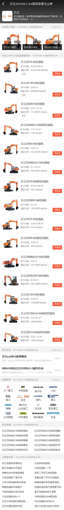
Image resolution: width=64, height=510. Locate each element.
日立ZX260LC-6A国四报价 (15, 430)
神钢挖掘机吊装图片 (12, 486)
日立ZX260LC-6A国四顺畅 (15, 440)
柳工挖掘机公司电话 (12, 467)
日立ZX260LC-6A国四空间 (15, 449)
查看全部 (56, 27)
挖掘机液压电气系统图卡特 (47, 486)
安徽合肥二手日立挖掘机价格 (48, 477)
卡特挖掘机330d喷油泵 (45, 496)
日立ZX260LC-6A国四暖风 (15, 445)
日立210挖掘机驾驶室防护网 (16, 501)
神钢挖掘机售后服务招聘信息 (48, 482)
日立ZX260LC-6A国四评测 (15, 435)
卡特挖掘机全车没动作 (13, 491)
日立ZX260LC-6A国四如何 (47, 449)
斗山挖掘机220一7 (11, 496)
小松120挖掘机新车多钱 (14, 482)
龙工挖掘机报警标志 (12, 463)
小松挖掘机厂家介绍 (12, 477)
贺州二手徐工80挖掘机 (45, 472)
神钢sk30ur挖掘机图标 (13, 472)
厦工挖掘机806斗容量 (45, 491)
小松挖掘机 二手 (42, 467)
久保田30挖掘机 (42, 463)
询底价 (57, 73)
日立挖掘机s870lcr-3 (44, 501)
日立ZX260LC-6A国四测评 (47, 435)
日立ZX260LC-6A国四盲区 (47, 440)
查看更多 (56, 379)
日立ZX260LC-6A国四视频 (47, 430)
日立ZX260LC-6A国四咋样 (47, 445)
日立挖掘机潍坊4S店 (12, 505)
